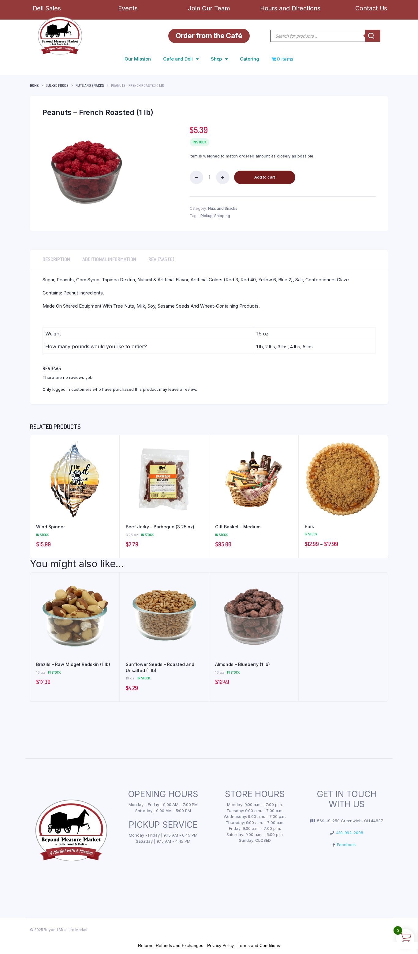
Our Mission (138, 59)
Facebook (345, 844)
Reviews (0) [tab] (161, 259)
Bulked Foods (57, 85)
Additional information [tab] (109, 259)
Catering (249, 59)
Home (34, 85)
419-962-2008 (348, 832)
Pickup (206, 215)
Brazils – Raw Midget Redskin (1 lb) (73, 664)
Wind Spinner (50, 526)
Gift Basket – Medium (237, 526)
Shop (216, 59)
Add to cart (264, 177)
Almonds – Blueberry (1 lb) (242, 664)
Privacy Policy (220, 945)
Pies (309, 526)
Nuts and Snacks (90, 85)
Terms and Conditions (259, 945)
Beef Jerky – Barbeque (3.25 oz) (160, 526)
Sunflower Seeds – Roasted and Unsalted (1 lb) (160, 667)
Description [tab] (56, 259)
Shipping (222, 215)
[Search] (372, 36)
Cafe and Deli (178, 59)
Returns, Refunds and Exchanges (170, 945)
